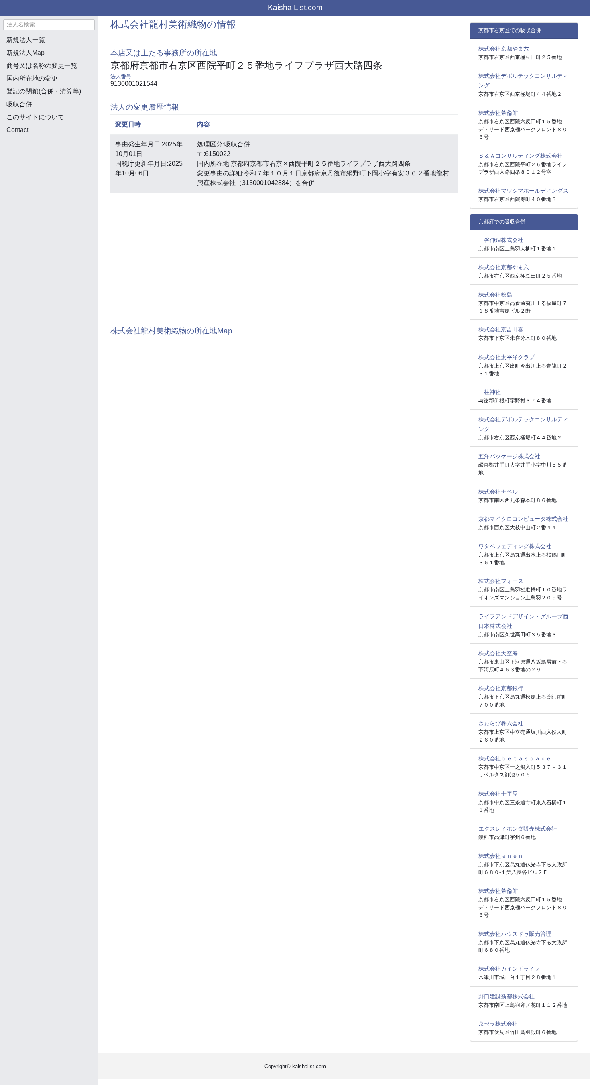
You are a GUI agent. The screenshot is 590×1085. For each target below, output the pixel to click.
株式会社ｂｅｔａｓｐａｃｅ (514, 758)
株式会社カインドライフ (509, 968)
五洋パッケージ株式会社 (509, 456)
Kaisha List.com (295, 7)
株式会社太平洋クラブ (506, 357)
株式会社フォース (500, 581)
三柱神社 (489, 392)
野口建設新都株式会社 (506, 996)
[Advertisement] (49, 183)
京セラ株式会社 (498, 1023)
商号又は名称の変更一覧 (41, 65)
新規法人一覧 (25, 40)
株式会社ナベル (498, 491)
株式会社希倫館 (498, 113)
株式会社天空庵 (498, 653)
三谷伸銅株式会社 (500, 240)
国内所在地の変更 (32, 78)
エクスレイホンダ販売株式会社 (517, 828)
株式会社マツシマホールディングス (523, 190)
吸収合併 (19, 104)
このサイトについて (35, 117)
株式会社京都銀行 (500, 688)
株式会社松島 (495, 294)
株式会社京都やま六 (503, 48)
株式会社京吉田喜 (500, 329)
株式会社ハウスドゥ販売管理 (514, 934)
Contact (17, 129)
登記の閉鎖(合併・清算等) (43, 91)
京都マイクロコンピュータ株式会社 (523, 519)
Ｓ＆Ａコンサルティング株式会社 (520, 155)
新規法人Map (25, 52)
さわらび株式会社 (500, 723)
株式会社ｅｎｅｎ (500, 856)
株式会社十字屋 (498, 793)
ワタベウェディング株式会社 (514, 546)
